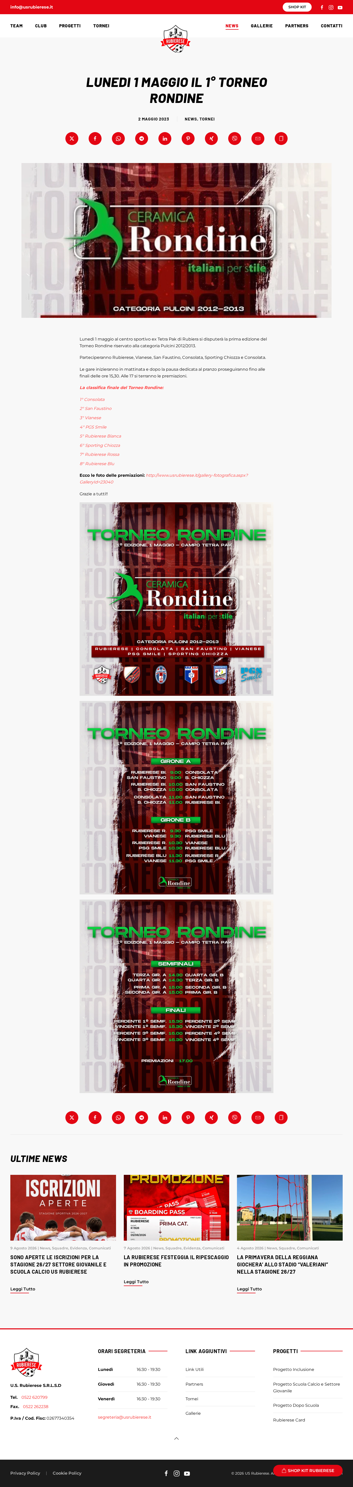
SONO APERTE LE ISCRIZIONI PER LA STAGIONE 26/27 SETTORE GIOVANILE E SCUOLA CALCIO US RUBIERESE (58, 1264)
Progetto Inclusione (293, 1369)
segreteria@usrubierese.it (124, 1417)
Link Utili (195, 1369)
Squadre (60, 1248)
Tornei (207, 118)
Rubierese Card (289, 1420)
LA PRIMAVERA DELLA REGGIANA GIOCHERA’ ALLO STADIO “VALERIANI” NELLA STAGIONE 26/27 (282, 1264)
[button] (281, 138)
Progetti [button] (70, 25)
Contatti (332, 25)
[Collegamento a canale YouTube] (340, 7)
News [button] (232, 25)
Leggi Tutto (22, 1289)
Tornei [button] (101, 25)
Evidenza (78, 1248)
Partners (297, 25)
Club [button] (41, 25)
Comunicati (100, 1248)
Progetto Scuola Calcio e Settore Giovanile (306, 1387)
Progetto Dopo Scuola (296, 1405)
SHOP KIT (297, 7)
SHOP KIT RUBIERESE (311, 1470)
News (191, 118)
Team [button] (16, 25)
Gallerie (262, 25)
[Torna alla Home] (176, 38)
